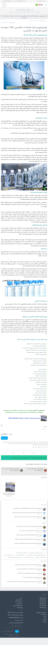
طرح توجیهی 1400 (43, 603)
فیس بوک (44, 622)
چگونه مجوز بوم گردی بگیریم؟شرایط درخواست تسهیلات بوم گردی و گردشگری (29, 535)
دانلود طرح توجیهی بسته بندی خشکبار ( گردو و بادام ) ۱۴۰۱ (32, 577)
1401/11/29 (11, 22)
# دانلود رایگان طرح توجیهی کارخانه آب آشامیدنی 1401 (36, 555)
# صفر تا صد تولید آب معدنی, (13, 443)
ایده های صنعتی (19, 603)
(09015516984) (7, 458)
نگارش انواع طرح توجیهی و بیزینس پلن (16, 622)
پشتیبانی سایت (43, 614)
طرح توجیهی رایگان (42, 605)
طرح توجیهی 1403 (43, 598)
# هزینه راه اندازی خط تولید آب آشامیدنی (15, 557)
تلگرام (45, 618)
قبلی (34, 452)
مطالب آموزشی (19, 607)
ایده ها (21, 598)
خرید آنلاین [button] (4, 438)
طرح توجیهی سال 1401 (21, 10)
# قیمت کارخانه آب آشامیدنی (41, 557)
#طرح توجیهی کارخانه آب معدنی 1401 (36, 553)
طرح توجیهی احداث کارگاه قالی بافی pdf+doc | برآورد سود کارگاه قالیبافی (30, 573)
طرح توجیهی (28, 10)
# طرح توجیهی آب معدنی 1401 (21, 553)
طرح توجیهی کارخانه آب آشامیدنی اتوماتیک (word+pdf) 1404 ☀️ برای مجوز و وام (9, 494)
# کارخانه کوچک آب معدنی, (33, 443)
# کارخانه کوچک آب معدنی (8, 555)
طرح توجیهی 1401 (43, 601)
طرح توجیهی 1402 (43, 600)
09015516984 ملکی (7, 1)
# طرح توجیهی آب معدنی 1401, (27, 442)
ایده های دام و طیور (18, 601)
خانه (32, 10)
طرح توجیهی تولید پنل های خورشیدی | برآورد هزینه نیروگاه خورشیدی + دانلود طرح (28, 543)
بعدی (13, 452)
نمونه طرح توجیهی (43, 607)
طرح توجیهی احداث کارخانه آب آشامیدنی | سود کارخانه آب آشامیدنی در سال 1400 (28, 516)
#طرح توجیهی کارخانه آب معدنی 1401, (40, 442)
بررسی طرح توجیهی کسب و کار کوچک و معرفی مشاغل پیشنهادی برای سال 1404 (28, 539)
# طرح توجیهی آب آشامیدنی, (43, 443)
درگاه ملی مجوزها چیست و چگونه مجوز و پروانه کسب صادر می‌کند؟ (31, 530)
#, (47, 442)
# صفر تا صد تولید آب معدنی (29, 557)
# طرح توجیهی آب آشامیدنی (20, 555)
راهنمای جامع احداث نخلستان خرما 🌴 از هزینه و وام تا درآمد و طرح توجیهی (29, 526)
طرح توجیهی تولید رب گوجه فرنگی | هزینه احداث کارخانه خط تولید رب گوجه (29, 569)
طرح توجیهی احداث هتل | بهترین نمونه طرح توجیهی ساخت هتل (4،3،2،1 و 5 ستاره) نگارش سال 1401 (24, 581)
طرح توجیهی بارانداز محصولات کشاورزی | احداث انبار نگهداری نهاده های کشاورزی (28, 564)
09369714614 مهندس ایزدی (18, 1)
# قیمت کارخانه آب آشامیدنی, (23, 443)
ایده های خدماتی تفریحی (17, 605)
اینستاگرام (44, 620)
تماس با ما (17, 620)
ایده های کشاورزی (19, 600)
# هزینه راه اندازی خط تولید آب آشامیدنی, (41, 445)
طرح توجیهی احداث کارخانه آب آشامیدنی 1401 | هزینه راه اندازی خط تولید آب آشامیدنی (27, 512)
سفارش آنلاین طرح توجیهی (41, 612)
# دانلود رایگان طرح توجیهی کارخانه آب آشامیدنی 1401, (12, 442)
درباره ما (44, 616)
